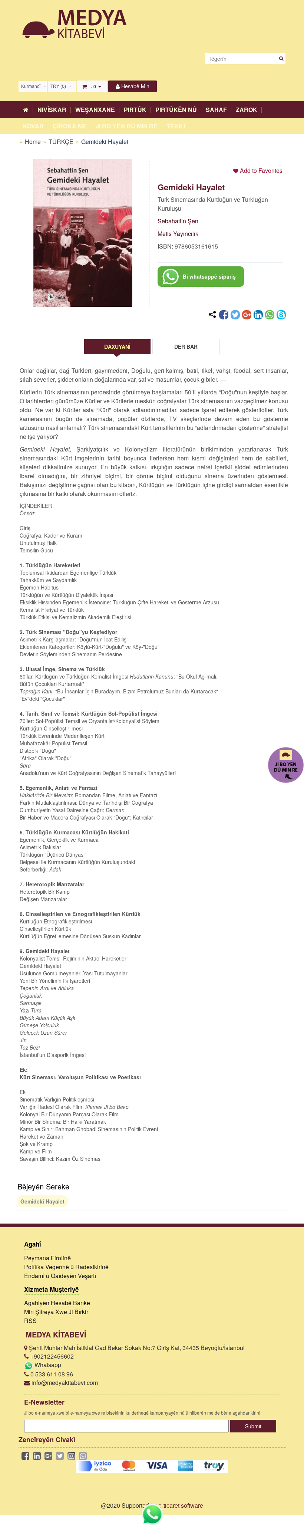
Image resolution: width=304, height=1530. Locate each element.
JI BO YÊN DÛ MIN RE (127, 126)
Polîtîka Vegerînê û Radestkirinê (66, 1267)
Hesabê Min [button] (134, 86)
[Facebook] (224, 315)
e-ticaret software (180, 1505)
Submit (253, 1426)
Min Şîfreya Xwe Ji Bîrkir (56, 1311)
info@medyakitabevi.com (64, 1382)
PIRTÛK (135, 109)
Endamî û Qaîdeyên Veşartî (60, 1275)
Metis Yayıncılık (178, 233)
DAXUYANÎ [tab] (117, 346)
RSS (30, 1320)
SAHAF (216, 109)
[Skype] (281, 315)
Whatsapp (47, 1364)
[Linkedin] (258, 315)
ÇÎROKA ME (70, 126)
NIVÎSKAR (51, 109)
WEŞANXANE (95, 109)
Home (33, 141)
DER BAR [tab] (186, 346)
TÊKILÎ (175, 126)
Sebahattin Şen (178, 221)
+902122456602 (51, 1356)
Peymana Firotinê (47, 1258)
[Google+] (247, 315)
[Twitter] (235, 315)
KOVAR (33, 126)
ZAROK (246, 109)
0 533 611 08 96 (51, 1374)
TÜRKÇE (62, 141)
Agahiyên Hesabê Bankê (57, 1302)
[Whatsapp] (270, 315)
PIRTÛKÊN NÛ (176, 109)
